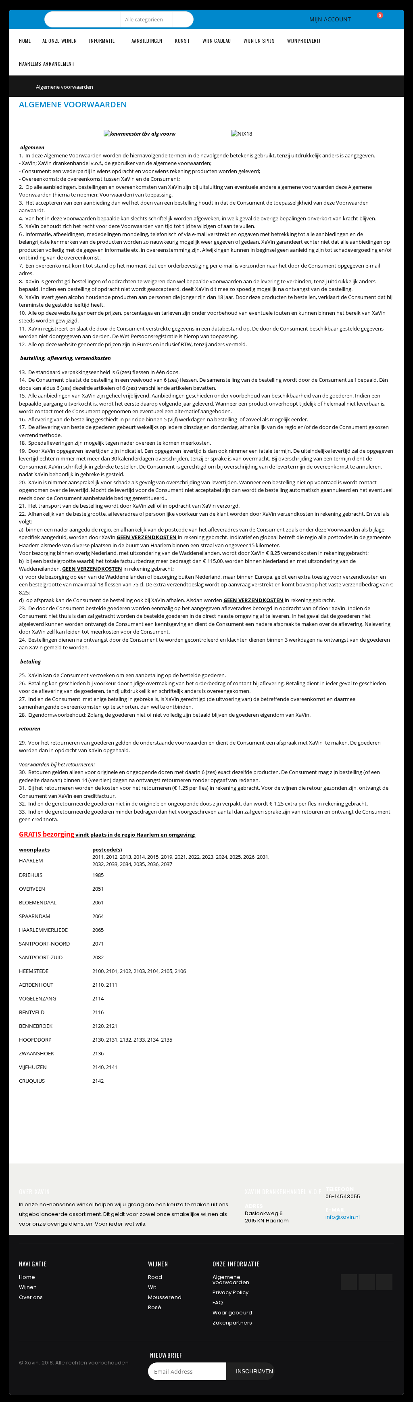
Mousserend (164, 1297)
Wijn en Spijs (259, 40)
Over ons (31, 1297)
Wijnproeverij (303, 40)
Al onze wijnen (59, 40)
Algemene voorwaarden (231, 1279)
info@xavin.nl (342, 1217)
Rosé (154, 1307)
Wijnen (28, 1287)
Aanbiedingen (147, 40)
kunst (182, 40)
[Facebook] (349, 1282)
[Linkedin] (384, 1282)
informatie (102, 40)
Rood (155, 1277)
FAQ (218, 1302)
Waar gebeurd (232, 1312)
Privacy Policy (230, 1292)
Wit (152, 1287)
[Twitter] (367, 1282)
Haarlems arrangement (47, 63)
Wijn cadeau (216, 40)
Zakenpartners (232, 1323)
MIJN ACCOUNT (330, 19)
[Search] (183, 19)
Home (22, 86)
